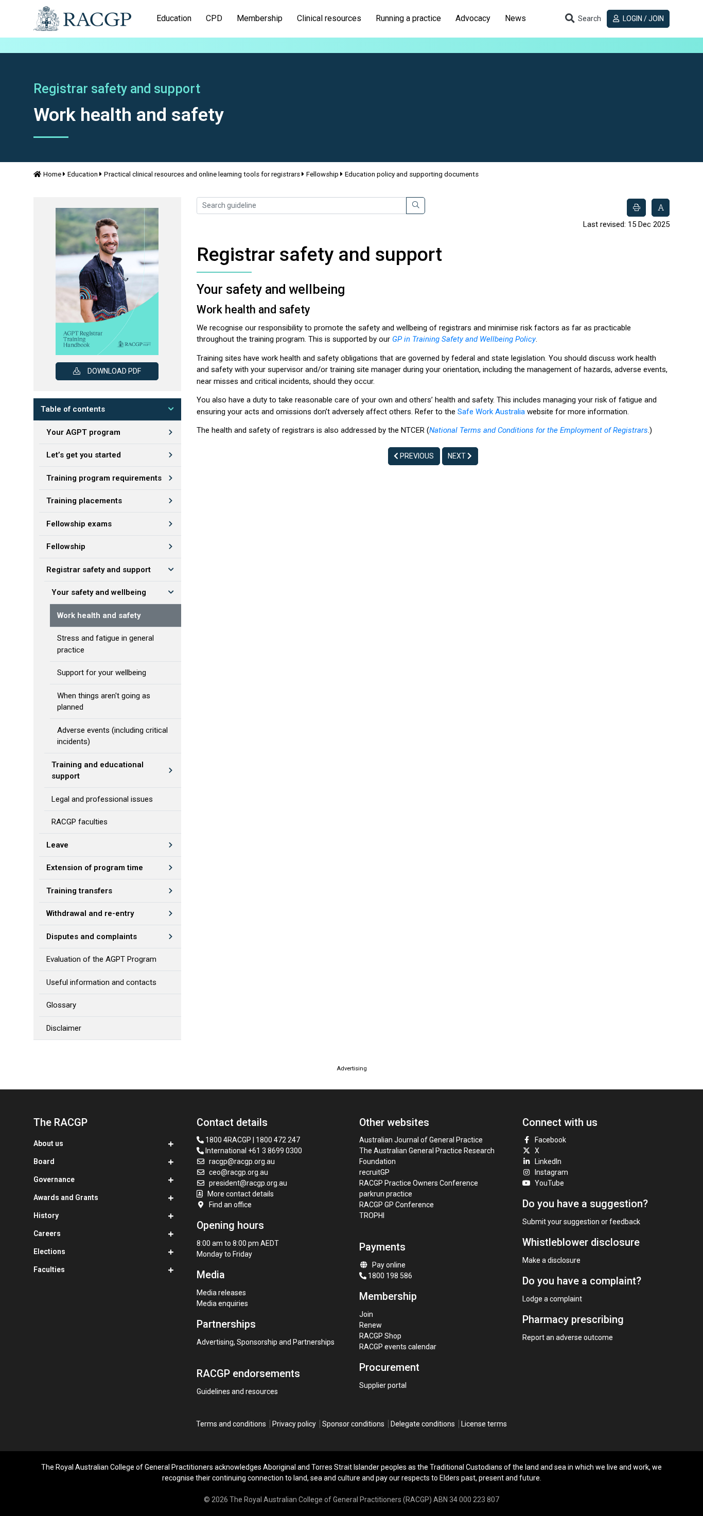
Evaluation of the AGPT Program (101, 959)
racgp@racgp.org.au (242, 1161)
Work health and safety (98, 615)
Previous (416, 456)
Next (457, 456)
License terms (484, 1424)
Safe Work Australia (491, 411)
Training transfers (79, 890)
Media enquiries (222, 1303)
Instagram (551, 1172)
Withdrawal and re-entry (90, 913)
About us (48, 1143)
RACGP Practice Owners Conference (418, 1183)
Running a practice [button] (408, 18)
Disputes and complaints (91, 936)
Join (366, 1314)
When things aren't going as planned (103, 701)
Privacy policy (294, 1424)
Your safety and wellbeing (98, 592)
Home (52, 174)
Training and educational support (97, 770)
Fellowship (322, 174)
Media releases (221, 1293)
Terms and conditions (231, 1424)
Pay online (389, 1265)
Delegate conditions (423, 1424)
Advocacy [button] (472, 18)
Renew (370, 1325)
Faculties (49, 1269)
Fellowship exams (79, 523)
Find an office (230, 1205)
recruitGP (374, 1172)
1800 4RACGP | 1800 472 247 (252, 1140)
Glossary (61, 1005)
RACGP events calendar (397, 1347)
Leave (57, 845)
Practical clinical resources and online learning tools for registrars (202, 174)
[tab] (174, 18)
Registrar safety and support (98, 569)
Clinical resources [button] (329, 18)
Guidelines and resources (237, 1391)
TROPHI (371, 1215)
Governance (54, 1179)
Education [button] (173, 18)
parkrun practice (385, 1194)
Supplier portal (383, 1385)
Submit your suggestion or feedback (581, 1222)
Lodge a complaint (552, 1299)
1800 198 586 (389, 1276)
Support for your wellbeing (101, 672)
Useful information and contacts (101, 982)
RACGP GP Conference (396, 1205)
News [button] (515, 18)
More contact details (240, 1194)
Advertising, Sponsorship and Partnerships (266, 1342)
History (46, 1215)
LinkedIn (548, 1161)
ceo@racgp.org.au (238, 1172)
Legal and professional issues (102, 799)
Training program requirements (104, 478)
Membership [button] (260, 18)
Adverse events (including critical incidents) (112, 736)
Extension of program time (94, 867)
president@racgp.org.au (248, 1183)
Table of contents (73, 409)
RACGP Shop (380, 1336)
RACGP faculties (79, 821)
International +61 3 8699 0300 (253, 1151)
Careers (47, 1233)
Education (82, 174)
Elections (49, 1251)
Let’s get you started (83, 455)
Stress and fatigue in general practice (105, 644)
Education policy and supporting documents (412, 174)
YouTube (549, 1183)
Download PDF (114, 371)
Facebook (550, 1140)
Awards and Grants (65, 1197)
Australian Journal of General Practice (421, 1140)
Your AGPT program (83, 432)
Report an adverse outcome (567, 1337)
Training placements (84, 500)
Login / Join (642, 18)
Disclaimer (63, 1028)
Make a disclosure (551, 1260)
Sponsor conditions (353, 1424)
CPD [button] (214, 18)
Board (44, 1161)
